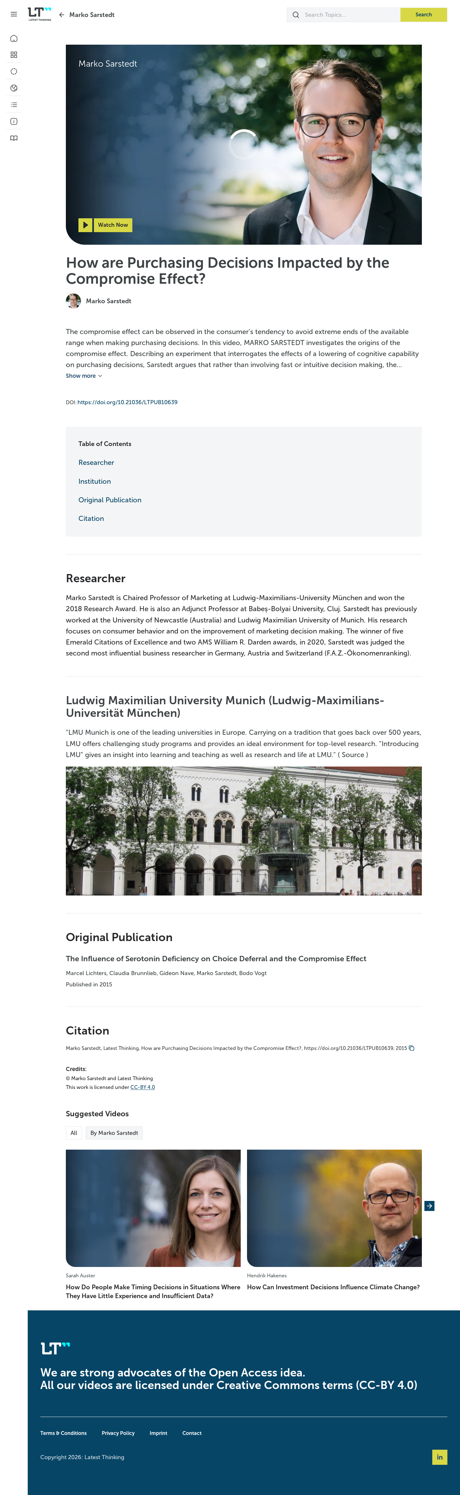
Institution (94, 481)
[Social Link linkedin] (439, 1457)
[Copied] (411, 1048)
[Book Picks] (14, 138)
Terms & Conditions (63, 1433)
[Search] (296, 14)
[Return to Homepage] (39, 14)
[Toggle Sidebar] (14, 14)
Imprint (158, 1433)
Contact (192, 1433)
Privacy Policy (118, 1433)
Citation (91, 518)
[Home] (14, 38)
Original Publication (109, 500)
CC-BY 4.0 (142, 1087)
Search (424, 15)
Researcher (96, 462)
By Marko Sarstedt (114, 1133)
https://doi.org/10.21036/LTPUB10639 (128, 402)
